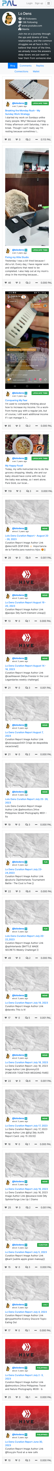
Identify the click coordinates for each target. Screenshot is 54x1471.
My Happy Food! (14, 465)
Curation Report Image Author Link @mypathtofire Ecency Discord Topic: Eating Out (26, 1319)
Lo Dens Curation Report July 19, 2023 (26, 1002)
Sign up (39, 3)
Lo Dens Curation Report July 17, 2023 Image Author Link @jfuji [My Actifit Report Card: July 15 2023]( (26, 1132)
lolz (45, 1305)
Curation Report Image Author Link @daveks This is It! (24, 1008)
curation (43, 1245)
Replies (40, 65)
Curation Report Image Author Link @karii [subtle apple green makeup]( (25, 1257)
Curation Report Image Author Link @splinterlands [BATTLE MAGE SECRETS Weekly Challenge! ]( (24, 946)
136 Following (29, 22)
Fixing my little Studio (17, 257)
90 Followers (29, 18)
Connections (21, 71)
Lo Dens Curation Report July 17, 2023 (26, 1125)
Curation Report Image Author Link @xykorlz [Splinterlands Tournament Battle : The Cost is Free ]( (25, 880)
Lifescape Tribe (40, 103)
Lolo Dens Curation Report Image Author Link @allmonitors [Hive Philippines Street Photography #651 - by (26, 811)
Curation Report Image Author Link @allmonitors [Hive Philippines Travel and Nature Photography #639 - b (25, 1385)
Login (29, 3)
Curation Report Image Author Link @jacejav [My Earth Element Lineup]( (25, 611)
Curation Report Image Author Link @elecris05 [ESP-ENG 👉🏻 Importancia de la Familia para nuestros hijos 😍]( (25, 546)
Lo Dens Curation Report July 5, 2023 (26, 1252)
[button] (48, 3)
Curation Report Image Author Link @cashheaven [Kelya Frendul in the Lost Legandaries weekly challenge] (27, 676)
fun (46, 862)
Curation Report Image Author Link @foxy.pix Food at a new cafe (24, 1450)
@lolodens (18, 103)
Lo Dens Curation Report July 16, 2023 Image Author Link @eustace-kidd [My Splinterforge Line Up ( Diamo (26, 1196)
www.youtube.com (32, 25)
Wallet (36, 71)
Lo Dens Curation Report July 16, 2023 (26, 1188)
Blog (12, 65)
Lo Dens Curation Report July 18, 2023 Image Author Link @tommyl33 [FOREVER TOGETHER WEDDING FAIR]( (27, 1069)
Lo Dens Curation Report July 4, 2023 (26, 1311)
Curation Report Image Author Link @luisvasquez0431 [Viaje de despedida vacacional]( (26, 743)
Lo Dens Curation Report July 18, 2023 (26, 1062)
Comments (26, 65)
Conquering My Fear (16, 400)
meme (45, 528)
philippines (42, 1368)
